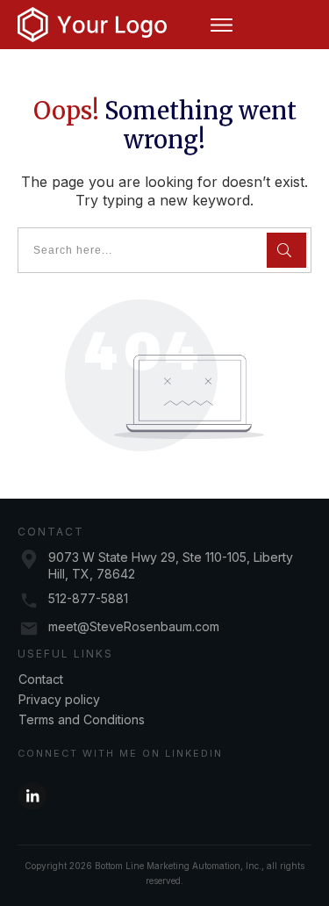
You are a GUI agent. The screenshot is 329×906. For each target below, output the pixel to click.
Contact (40, 679)
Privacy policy (59, 699)
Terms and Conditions (81, 719)
